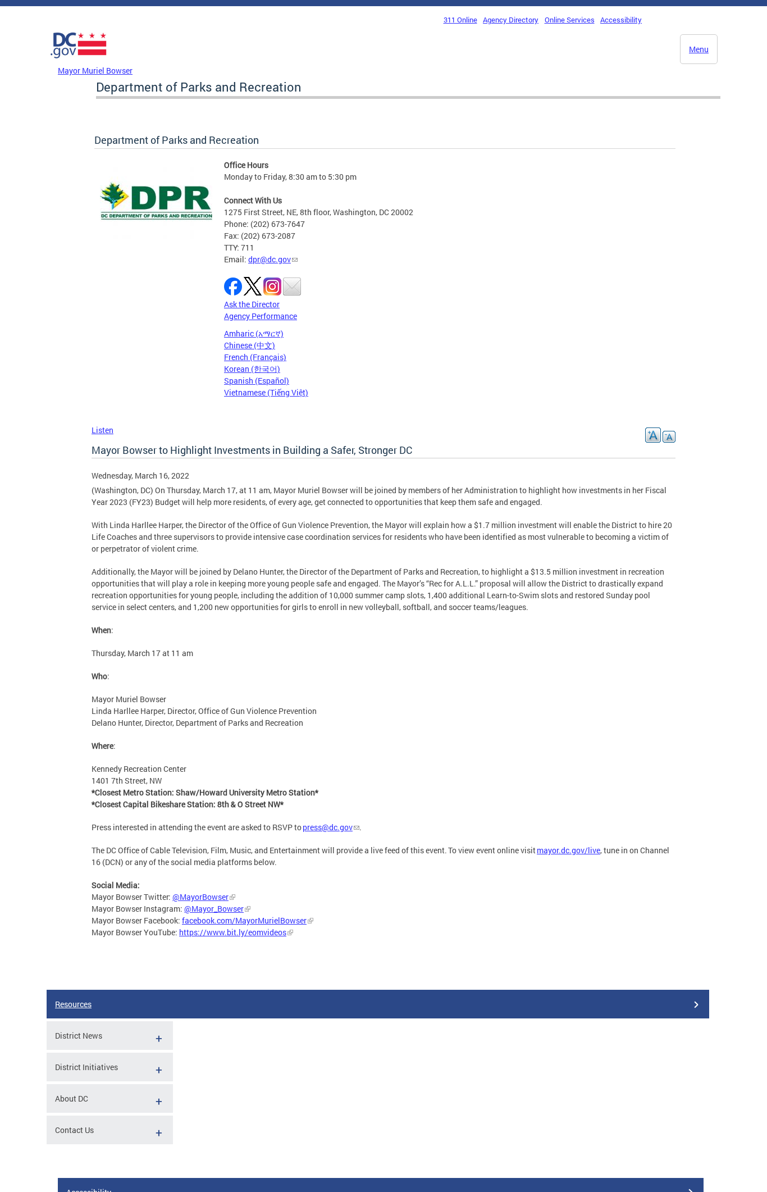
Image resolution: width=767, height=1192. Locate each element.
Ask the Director (252, 304)
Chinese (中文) (249, 345)
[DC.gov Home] (79, 61)
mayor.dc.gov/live (568, 850)
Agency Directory (510, 20)
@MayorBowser (200, 896)
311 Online (460, 20)
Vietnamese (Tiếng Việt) (266, 392)
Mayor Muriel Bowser (95, 70)
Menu (699, 49)
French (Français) (255, 357)
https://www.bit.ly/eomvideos (232, 932)
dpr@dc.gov (269, 259)
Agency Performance (260, 316)
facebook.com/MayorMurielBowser (244, 920)
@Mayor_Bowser (214, 908)
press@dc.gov (328, 827)
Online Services (570, 20)
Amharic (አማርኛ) (254, 333)
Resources (73, 1004)
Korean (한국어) (252, 368)
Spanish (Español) (256, 380)
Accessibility (621, 20)
